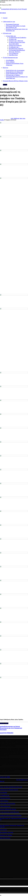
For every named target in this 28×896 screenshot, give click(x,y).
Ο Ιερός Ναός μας (11, 36)
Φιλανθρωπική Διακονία (16, 48)
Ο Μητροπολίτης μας (9, 21)
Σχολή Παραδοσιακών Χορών (14, 73)
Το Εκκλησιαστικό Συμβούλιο (17, 37)
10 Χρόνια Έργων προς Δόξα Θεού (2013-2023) (17, 43)
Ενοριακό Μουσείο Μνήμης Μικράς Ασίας (15, 81)
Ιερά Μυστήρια (13, 55)
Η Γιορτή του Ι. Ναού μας (16, 40)
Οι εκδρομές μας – (14, 47)
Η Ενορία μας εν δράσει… (13, 75)
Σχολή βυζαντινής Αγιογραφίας (15, 70)
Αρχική (5, 18)
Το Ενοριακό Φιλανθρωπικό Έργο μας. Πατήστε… (17, 51)
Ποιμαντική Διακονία (15, 45)
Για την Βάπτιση (13, 53)
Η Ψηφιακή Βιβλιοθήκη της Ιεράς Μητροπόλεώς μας (15, 26)
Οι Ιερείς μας (13, 39)
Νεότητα (5, 67)
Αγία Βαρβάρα (10, 60)
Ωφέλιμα (5, 84)
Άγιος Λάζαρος (10, 62)
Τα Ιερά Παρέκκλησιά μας (10, 57)
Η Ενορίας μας (7, 33)
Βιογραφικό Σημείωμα (12, 24)
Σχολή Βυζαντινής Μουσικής (14, 72)
